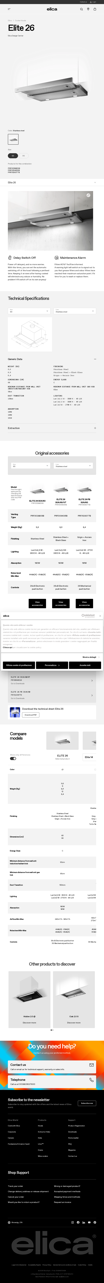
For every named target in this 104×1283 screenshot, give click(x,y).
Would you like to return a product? (24, 1202)
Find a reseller (73, 1138)
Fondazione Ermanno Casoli (18, 1144)
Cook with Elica (14, 1125)
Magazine (72, 1150)
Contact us (72, 1156)
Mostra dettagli (89, 657)
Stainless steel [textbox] (61, 312)
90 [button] (23, 155)
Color (57, 310)
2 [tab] (52, 1030)
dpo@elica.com (64, 1277)
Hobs (40, 1138)
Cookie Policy (82, 1265)
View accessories (37, 603)
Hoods (40, 1125)
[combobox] (29, 311)
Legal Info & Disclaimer (19, 1265)
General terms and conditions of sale (64, 1265)
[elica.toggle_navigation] (9, 9)
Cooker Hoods (20, 20)
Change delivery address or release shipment (28, 1191)
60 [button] (13, 155)
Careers (11, 1138)
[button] (13, 139)
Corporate (12, 1132)
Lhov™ (40, 1144)
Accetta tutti (85, 665)
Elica (10, 20)
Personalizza (50, 665)
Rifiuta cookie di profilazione (19, 665)
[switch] (13, 758)
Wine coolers (43, 1156)
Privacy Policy (46, 1265)
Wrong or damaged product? (67, 1186)
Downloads (72, 1132)
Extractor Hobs (44, 1132)
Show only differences (20, 754)
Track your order (15, 1186)
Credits (90, 1265)
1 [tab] (51, 1030)
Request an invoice (62, 1202)
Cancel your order (16, 1196)
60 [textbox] (11, 312)
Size (11, 310)
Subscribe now (87, 1103)
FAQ (70, 1144)
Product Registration (76, 1125)
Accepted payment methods (67, 1191)
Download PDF (31, 715)
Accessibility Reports (34, 1265)
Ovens (40, 1150)
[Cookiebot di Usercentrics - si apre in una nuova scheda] (83, 616)
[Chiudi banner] (100, 616)
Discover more (29, 1022)
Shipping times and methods (67, 1196)
